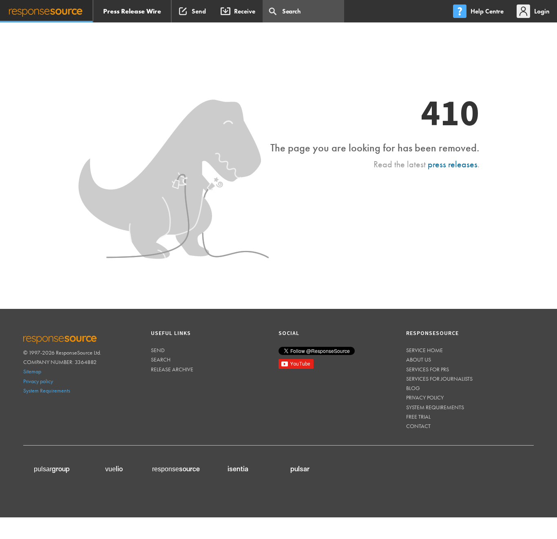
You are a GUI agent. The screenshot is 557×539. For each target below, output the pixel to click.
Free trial (418, 416)
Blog (413, 388)
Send (158, 350)
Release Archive (172, 369)
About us (418, 359)
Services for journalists (439, 378)
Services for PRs (427, 369)
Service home (424, 350)
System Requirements (46, 390)
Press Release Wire (132, 11)
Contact (418, 426)
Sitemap (32, 371)
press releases (452, 164)
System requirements (435, 407)
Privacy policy (38, 381)
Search (160, 359)
